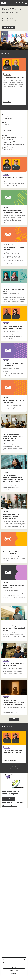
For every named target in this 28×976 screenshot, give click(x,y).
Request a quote (7, 802)
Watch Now (7, 102)
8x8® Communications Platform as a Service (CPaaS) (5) (14, 145)
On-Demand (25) (8, 130)
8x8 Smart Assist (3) (8, 139)
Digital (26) (6, 124)
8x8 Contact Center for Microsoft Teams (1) (14, 137)
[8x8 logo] (3, 3)
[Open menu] (26, 3)
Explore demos (8, 799)
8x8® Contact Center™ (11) (10, 147)
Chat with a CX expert (9, 806)
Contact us (20, 802)
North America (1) (8, 118)
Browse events (8, 27)
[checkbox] (2, 117)
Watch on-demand (9, 760)
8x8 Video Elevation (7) (9, 141)
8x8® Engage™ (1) (8, 149)
